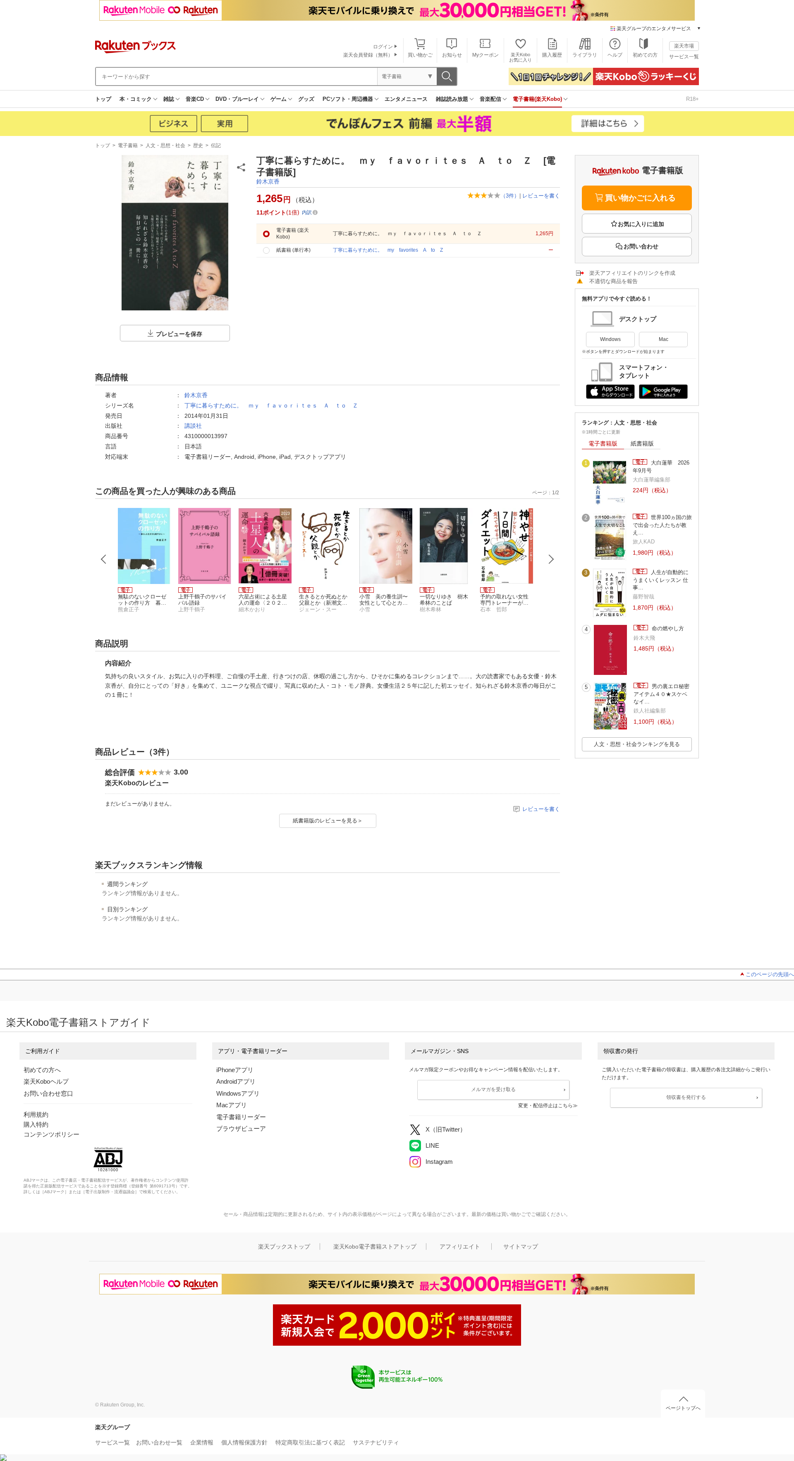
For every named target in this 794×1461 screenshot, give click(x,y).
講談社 (193, 425)
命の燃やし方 (667, 628)
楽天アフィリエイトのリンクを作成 (632, 273)
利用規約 (36, 1114)
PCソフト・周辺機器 (348, 99)
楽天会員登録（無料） (368, 54)
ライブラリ (584, 55)
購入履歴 (552, 55)
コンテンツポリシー (51, 1134)
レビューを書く (541, 196)
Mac (663, 339)
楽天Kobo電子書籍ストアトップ (374, 1246)
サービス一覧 (684, 57)
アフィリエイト (460, 1246)
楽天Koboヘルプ (46, 1081)
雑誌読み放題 (452, 99)
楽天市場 (684, 46)
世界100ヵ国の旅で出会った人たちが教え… (662, 525)
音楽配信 (490, 99)
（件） (509, 196)
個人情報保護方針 (244, 1442)
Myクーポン (485, 55)
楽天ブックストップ (284, 1246)
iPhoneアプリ (235, 1069)
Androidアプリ (236, 1081)
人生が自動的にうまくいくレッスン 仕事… (661, 580)
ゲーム (278, 99)
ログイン (383, 47)
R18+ (692, 99)
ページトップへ (683, 1408)
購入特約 (36, 1124)
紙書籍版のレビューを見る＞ (328, 820)
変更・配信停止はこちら (545, 1105)
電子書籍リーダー (241, 1116)
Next (551, 559)
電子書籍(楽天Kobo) (537, 99)
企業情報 (201, 1442)
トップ (103, 99)
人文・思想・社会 (165, 145)
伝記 (216, 145)
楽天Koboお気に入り (520, 57)
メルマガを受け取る (493, 1089)
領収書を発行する (686, 1097)
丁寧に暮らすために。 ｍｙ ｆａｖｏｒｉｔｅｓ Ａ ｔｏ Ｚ (271, 405)
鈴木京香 (268, 181)
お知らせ (452, 55)
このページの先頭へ (770, 974)
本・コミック (136, 99)
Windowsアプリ (238, 1093)
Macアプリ (231, 1104)
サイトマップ (520, 1246)
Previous (104, 559)
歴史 (198, 145)
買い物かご (420, 55)
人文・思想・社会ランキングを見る (637, 744)
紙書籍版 (642, 443)
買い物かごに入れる (640, 197)
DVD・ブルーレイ (237, 99)
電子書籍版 (602, 443)
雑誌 (168, 99)
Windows (610, 339)
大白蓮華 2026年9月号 (661, 466)
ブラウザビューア (241, 1128)
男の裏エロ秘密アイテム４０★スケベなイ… (661, 694)
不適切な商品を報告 (613, 281)
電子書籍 (128, 145)
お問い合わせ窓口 (48, 1093)
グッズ (306, 99)
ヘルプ (614, 55)
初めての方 (645, 55)
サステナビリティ (376, 1442)
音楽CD (195, 99)
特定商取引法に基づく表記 (310, 1442)
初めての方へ (42, 1069)
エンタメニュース (406, 99)
